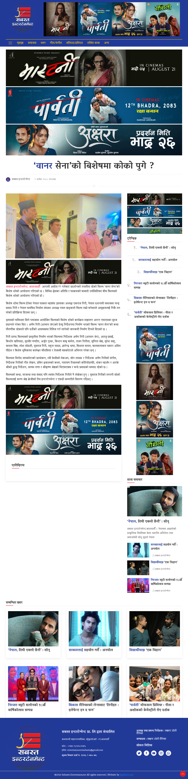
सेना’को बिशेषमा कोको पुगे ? (94, 166)
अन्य (106, 43)
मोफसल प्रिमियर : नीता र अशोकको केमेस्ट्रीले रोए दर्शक (153, 315)
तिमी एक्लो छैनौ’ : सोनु (158, 248)
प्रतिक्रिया (18, 465)
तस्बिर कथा (93, 43)
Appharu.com (127, 775)
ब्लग (43, 43)
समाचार (32, 43)
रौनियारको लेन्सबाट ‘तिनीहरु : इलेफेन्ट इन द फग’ (156, 300)
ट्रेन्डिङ (131, 238)
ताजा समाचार (134, 479)
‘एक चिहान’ (158, 272)
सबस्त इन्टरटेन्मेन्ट (21, 179)
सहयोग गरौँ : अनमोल (158, 260)
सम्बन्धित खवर (14, 602)
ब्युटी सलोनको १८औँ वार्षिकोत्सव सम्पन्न (157, 286)
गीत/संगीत (56, 43)
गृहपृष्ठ (20, 43)
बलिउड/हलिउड (74, 43)
